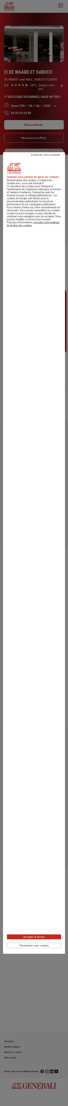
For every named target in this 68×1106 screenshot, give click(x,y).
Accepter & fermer (34, 936)
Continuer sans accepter (45, 154)
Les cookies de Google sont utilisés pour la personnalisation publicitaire (32, 198)
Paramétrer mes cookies (34, 945)
